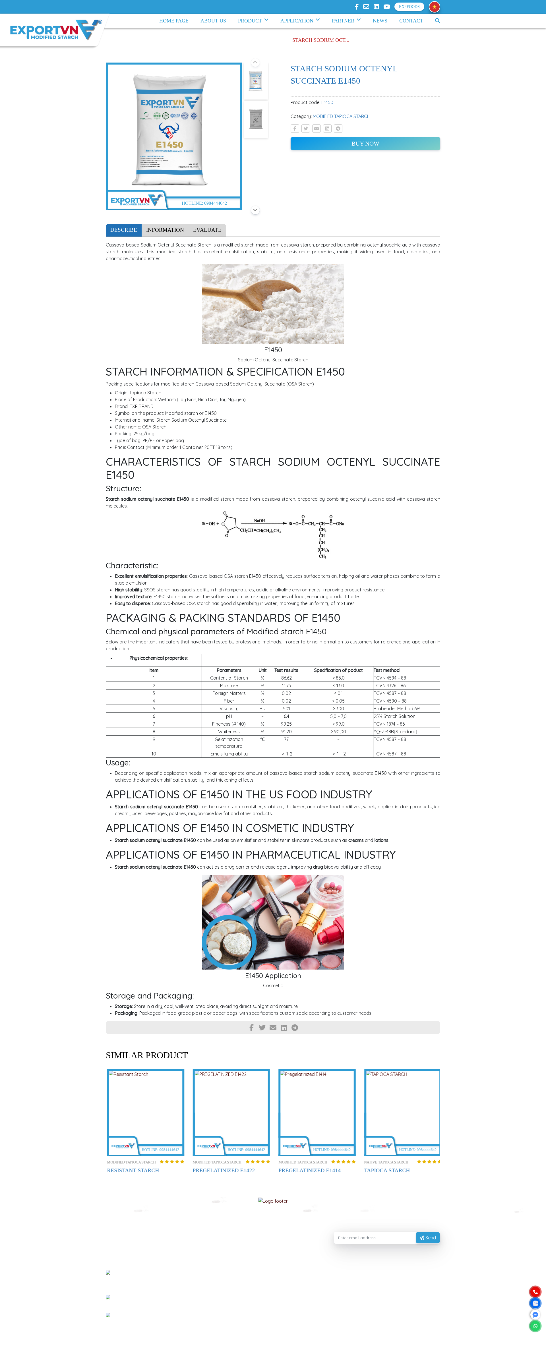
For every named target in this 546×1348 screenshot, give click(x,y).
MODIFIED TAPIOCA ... (256, 40)
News (380, 21)
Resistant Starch (132, 1170)
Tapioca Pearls (236, 1291)
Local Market (235, 1300)
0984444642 (215, 203)
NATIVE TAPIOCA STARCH (385, 1162)
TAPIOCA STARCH (386, 1170)
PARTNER (343, 21)
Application (296, 21)
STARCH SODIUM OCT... (320, 40)
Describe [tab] (123, 230)
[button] (255, 62)
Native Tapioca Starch (243, 1273)
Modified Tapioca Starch (245, 1282)
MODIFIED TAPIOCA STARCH (341, 116)
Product (250, 21)
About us (213, 21)
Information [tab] (165, 230)
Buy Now (365, 143)
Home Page (174, 21)
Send (430, 1238)
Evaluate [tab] (207, 230)
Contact (411, 21)
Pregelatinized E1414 (308, 1170)
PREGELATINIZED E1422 (223, 1170)
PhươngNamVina (170, 1340)
